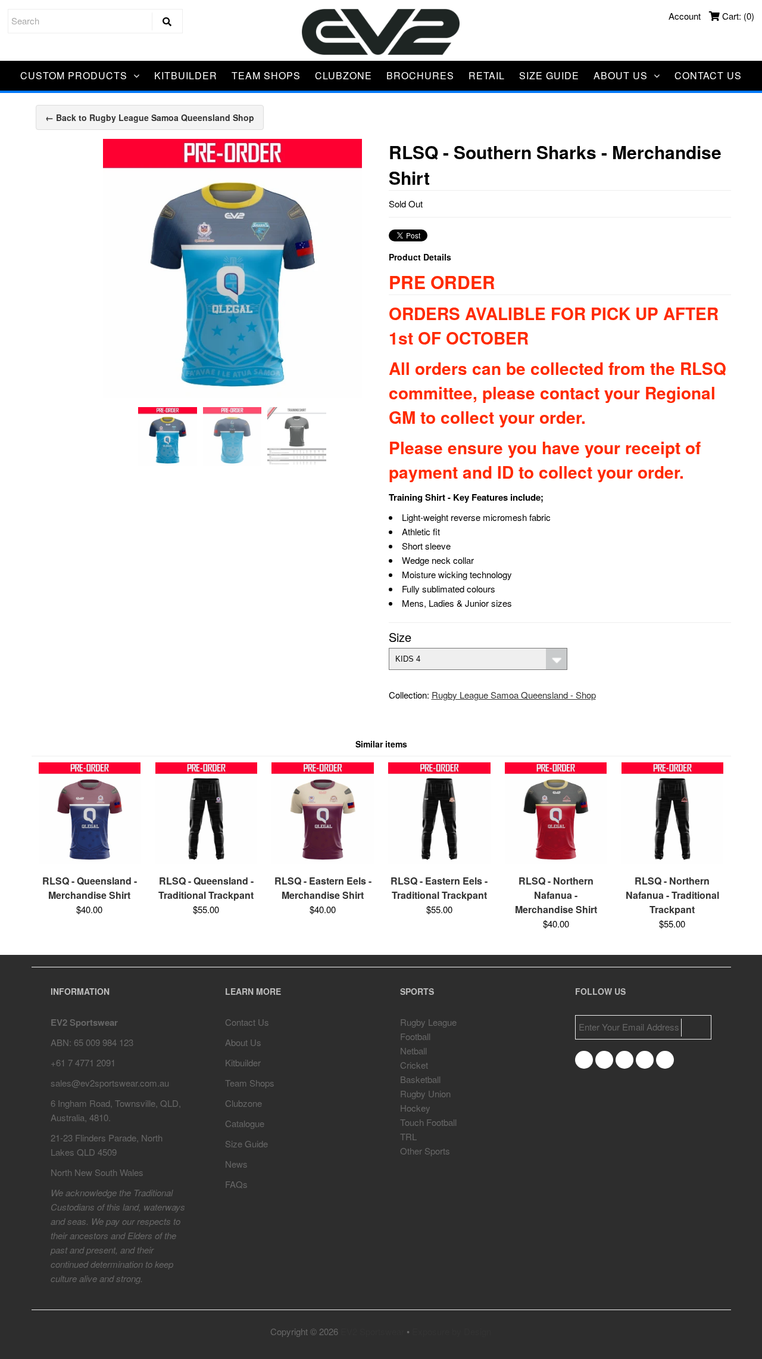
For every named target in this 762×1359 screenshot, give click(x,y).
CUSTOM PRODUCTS (73, 75)
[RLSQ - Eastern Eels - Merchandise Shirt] (322, 860)
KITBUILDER (185, 75)
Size (400, 637)
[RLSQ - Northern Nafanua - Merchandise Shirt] (556, 860)
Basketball (420, 1079)
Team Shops (249, 1082)
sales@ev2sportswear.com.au (110, 1082)
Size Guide (246, 1143)
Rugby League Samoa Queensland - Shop (514, 694)
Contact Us (247, 1022)
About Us (243, 1042)
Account (685, 16)
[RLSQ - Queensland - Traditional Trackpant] (206, 860)
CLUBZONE (343, 75)
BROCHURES (420, 75)
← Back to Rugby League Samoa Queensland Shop (149, 117)
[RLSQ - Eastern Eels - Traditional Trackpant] (439, 860)
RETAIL (487, 75)
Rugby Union (425, 1093)
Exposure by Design (451, 1331)
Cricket (414, 1065)
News (236, 1164)
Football (415, 1036)
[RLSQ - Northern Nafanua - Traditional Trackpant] (672, 860)
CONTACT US (708, 75)
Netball (413, 1050)
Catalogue (244, 1123)
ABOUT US (621, 75)
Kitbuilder (243, 1062)
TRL (408, 1136)
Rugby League (428, 1022)
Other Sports (425, 1150)
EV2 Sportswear (372, 1331)
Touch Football (428, 1122)
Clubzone (243, 1103)
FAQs (236, 1184)
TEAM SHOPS (266, 75)
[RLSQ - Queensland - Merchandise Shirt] (89, 860)
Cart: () (737, 16)
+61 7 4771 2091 (83, 1062)
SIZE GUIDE (549, 75)
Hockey (415, 1108)
